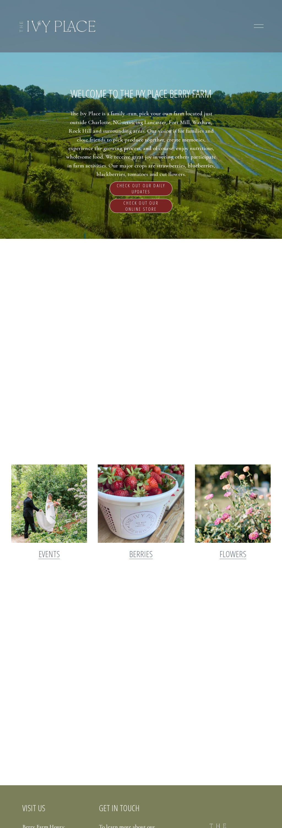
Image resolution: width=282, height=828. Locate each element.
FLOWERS (232, 554)
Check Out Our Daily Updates (141, 189)
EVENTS (49, 554)
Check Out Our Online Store (141, 206)
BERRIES (141, 554)
